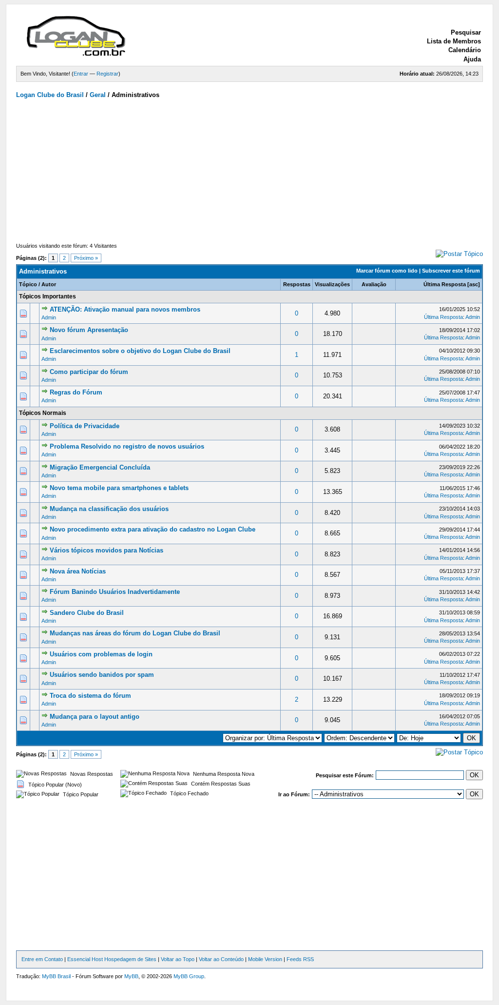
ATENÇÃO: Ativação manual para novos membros (125, 309)
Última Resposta (444, 284)
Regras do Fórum (76, 392)
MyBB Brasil (56, 976)
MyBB (131, 976)
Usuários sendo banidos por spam (102, 674)
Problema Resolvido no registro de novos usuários (127, 446)
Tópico (28, 284)
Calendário (464, 50)
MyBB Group (188, 976)
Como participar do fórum (89, 371)
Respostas (296, 284)
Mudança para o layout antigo (94, 716)
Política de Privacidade (84, 426)
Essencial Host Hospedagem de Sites (111, 959)
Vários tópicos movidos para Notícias (106, 550)
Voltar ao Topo (177, 959)
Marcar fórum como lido (387, 271)
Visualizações (332, 284)
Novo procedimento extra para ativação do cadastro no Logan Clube (152, 529)
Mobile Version (265, 959)
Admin (48, 317)
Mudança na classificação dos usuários (109, 508)
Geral (98, 95)
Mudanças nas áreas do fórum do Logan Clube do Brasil (135, 633)
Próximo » (86, 258)
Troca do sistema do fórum (90, 695)
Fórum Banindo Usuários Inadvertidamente (115, 591)
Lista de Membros (454, 41)
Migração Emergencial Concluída (100, 467)
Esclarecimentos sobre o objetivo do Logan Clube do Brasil (140, 351)
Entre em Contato (42, 959)
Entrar (81, 74)
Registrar (107, 74)
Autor (48, 284)
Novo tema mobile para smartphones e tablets (119, 488)
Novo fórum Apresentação (89, 330)
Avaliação (374, 284)
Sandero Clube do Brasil (87, 612)
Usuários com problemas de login (101, 654)
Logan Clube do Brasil (50, 95)
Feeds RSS (300, 959)
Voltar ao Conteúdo (221, 959)
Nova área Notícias (78, 571)
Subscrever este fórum (451, 271)
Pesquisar (466, 32)
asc (473, 284)
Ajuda (472, 59)
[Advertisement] (249, 173)
